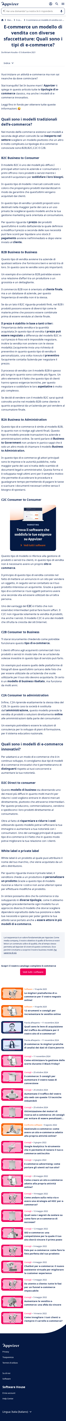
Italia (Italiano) (20, 1411)
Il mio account (8, 1393)
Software (6, 1378)
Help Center (7, 1398)
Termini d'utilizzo (10, 1362)
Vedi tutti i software (33, 971)
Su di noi (6, 1373)
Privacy (5, 1351)
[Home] (2, 20)
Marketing (10, 20)
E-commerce (19, 20)
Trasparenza (8, 1357)
